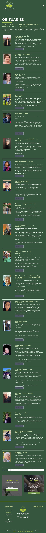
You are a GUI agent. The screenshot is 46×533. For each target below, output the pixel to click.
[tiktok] (28, 517)
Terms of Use (23, 531)
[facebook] (18, 517)
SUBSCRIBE (12, 490)
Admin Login (30, 531)
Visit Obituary (19, 48)
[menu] (43, 6)
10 (32, 469)
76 (37, 469)
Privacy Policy (16, 531)
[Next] (43, 470)
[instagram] (25, 517)
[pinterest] (21, 517)
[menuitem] (8, 510)
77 (40, 469)
